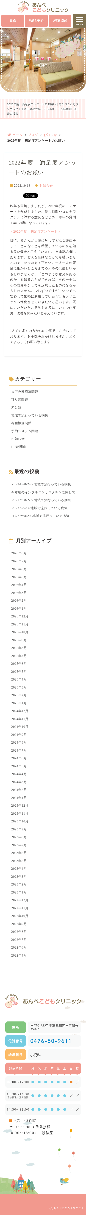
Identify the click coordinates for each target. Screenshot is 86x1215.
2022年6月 (19, 947)
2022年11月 (20, 908)
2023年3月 (19, 876)
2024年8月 (19, 742)
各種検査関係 (21, 423)
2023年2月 (19, 884)
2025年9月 (19, 640)
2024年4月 (19, 774)
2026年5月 (19, 577)
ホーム (17, 135)
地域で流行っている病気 (29, 415)
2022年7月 (19, 939)
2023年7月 (19, 845)
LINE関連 (18, 447)
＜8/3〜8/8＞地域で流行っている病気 (39, 508)
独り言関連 (19, 399)
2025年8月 (19, 648)
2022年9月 (19, 924)
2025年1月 (19, 703)
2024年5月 (19, 766)
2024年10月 (20, 726)
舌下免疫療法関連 (24, 391)
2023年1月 (19, 892)
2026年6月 (19, 569)
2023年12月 (20, 805)
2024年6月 (19, 758)
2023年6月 (19, 853)
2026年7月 (19, 561)
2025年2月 (19, 695)
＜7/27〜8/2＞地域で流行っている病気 (40, 516)
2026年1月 (19, 608)
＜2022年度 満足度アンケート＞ (35, 231)
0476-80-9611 (51, 1041)
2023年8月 (19, 837)
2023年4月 (19, 868)
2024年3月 (19, 782)
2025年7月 (19, 656)
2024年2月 (19, 790)
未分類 (16, 407)
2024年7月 (19, 750)
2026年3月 (19, 593)
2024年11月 (20, 719)
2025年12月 (20, 616)
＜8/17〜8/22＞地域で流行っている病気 (41, 500)
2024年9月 (19, 734)
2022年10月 (20, 916)
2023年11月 (20, 813)
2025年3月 (19, 687)
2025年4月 (19, 679)
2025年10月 (20, 632)
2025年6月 (19, 663)
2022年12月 (20, 900)
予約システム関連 (24, 431)
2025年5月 (19, 671)
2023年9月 (19, 829)
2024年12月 (20, 711)
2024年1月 (19, 798)
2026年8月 (19, 553)
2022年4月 (19, 955)
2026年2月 (19, 600)
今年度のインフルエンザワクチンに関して (43, 492)
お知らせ (50, 135)
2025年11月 (20, 624)
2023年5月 (19, 861)
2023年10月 (20, 821)
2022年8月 (19, 931)
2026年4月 (19, 585)
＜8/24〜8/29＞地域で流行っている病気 (41, 484)
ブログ (33, 135)
